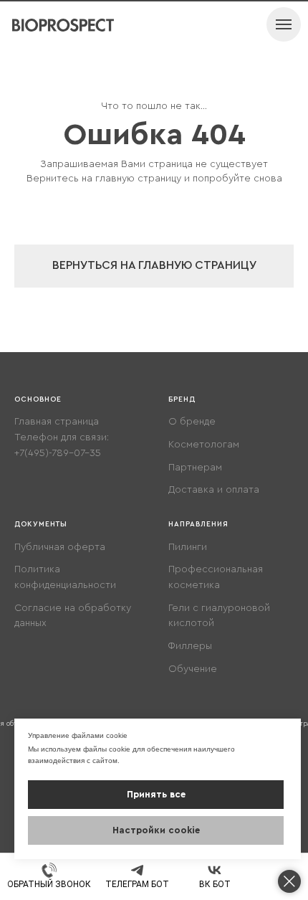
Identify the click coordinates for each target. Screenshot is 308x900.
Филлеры (190, 646)
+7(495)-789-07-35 (57, 453)
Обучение (192, 669)
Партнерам (195, 468)
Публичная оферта (59, 547)
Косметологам (203, 445)
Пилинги (187, 547)
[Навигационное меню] (284, 24)
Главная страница (56, 422)
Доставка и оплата (213, 490)
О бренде (192, 422)
